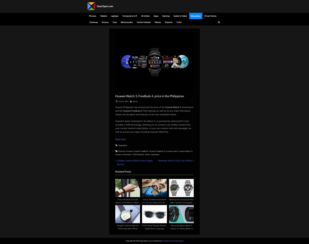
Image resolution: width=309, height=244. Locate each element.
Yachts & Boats (144, 22)
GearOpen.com (105, 6)
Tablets (103, 16)
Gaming (166, 16)
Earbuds (121, 151)
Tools (179, 22)
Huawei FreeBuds (140, 151)
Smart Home (210, 16)
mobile (118, 154)
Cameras (93, 22)
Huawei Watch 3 (185, 151)
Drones (105, 22)
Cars (115, 22)
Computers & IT (130, 16)
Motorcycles (127, 22)
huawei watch (172, 151)
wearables (155, 154)
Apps (156, 16)
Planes (158, 22)
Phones (92, 16)
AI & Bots (145, 16)
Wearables (196, 16)
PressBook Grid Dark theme (173, 241)
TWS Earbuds (138, 154)
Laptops (115, 16)
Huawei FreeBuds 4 (157, 151)
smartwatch (127, 154)
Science (168, 22)
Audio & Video (180, 16)
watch (147, 154)
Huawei (129, 151)
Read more (120, 139)
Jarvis (135, 101)
